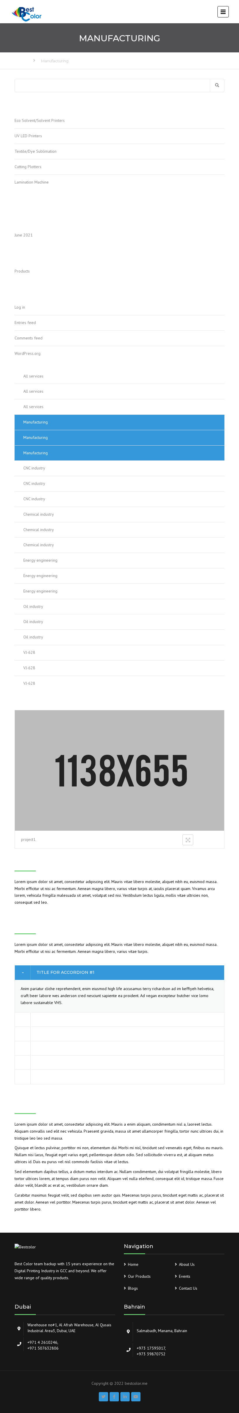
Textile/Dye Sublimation (36, 151)
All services (33, 376)
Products (22, 271)
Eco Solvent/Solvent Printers (40, 120)
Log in (20, 307)
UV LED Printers (28, 135)
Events (184, 1276)
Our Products (139, 1276)
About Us (187, 1264)
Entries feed (25, 322)
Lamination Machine (32, 182)
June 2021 (24, 235)
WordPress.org (28, 353)
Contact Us (188, 1288)
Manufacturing (35, 422)
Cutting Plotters (28, 166)
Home (21, 60)
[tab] (119, 972)
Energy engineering (40, 560)
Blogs (133, 1288)
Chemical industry (38, 514)
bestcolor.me (136, 1383)
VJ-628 (29, 652)
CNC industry (34, 468)
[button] (119, 972)
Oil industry (33, 606)
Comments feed (29, 338)
